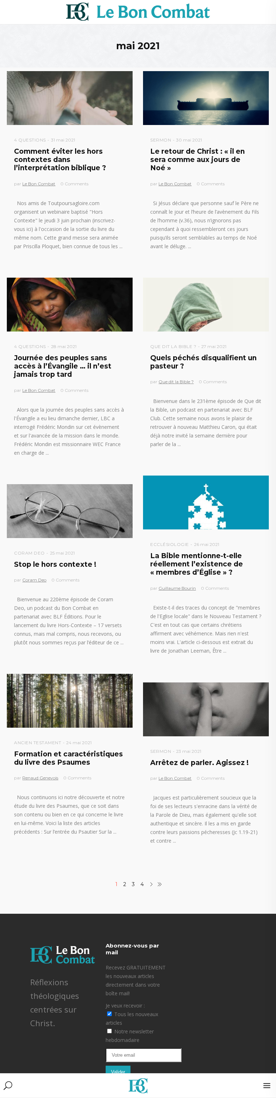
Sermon (160, 140)
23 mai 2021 (188, 751)
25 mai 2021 (62, 553)
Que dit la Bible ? (173, 346)
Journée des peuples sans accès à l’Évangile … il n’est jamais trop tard (62, 366)
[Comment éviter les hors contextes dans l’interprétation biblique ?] (70, 98)
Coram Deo (29, 553)
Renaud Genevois (40, 777)
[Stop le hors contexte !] (70, 511)
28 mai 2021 (64, 346)
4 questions (30, 140)
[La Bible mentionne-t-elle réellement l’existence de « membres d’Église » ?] (206, 502)
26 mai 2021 (206, 544)
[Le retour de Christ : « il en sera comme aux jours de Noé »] (206, 98)
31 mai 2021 (63, 140)
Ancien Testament (37, 742)
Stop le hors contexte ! (55, 564)
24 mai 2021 (79, 742)
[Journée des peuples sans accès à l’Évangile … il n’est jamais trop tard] (70, 305)
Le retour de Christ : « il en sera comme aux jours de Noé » (197, 159)
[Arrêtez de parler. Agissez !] (206, 709)
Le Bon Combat (38, 183)
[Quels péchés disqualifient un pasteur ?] (206, 305)
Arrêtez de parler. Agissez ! (199, 763)
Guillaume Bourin (177, 588)
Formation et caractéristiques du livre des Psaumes (68, 758)
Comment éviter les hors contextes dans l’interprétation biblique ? (60, 159)
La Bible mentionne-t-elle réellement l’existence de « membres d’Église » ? (196, 564)
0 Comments (74, 183)
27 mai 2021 (213, 346)
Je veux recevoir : (125, 1005)
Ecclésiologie (169, 544)
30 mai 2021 (189, 140)
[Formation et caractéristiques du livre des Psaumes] (70, 701)
